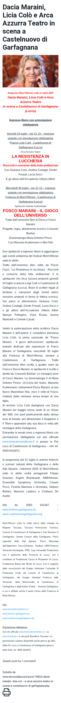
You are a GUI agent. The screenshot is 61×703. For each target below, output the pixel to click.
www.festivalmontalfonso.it (18, 441)
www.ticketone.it (10, 636)
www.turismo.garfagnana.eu (19, 509)
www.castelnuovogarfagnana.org (22, 514)
